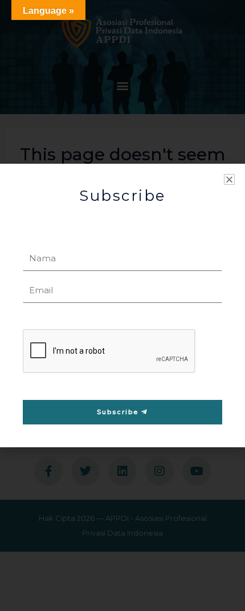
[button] (229, 179)
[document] (122, 305)
